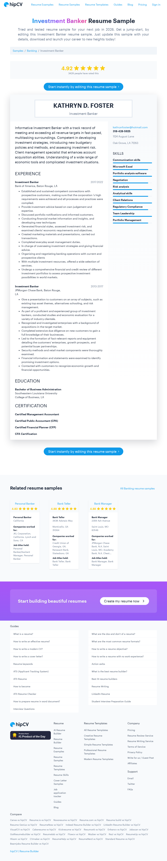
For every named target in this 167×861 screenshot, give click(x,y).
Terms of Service (136, 746)
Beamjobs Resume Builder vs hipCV (29, 843)
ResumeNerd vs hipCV (91, 839)
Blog (130, 4)
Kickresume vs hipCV (70, 829)
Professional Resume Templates (95, 752)
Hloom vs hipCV (18, 839)
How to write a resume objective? (110, 649)
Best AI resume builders (104, 678)
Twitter (131, 783)
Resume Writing (100, 686)
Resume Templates (96, 4)
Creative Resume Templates (93, 737)
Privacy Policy (135, 752)
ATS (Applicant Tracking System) (31, 671)
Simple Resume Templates (98, 744)
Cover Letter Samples (60, 782)
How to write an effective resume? (31, 641)
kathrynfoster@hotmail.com (130, 127)
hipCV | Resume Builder (24, 851)
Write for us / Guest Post (141, 757)
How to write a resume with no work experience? (118, 656)
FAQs (130, 789)
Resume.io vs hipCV (40, 820)
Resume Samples (69, 4)
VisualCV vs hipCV (20, 829)
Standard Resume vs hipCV (120, 839)
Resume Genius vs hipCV (23, 824)
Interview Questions (24, 708)
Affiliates (132, 763)
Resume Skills (61, 774)
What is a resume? (23, 634)
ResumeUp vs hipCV (137, 834)
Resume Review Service (140, 735)
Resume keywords (23, 663)
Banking (32, 50)
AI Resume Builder (59, 732)
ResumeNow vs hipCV (51, 824)
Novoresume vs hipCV (65, 820)
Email (131, 778)
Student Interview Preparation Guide (111, 701)
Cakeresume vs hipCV (44, 829)
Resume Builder (58, 741)
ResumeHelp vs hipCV (64, 839)
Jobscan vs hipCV (138, 829)
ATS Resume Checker (24, 693)
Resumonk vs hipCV (94, 829)
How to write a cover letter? (28, 656)
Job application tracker (60, 793)
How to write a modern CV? (28, 649)
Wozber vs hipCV (97, 834)
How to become (21, 686)
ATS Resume (20, 678)
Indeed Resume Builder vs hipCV (83, 824)
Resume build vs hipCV (118, 820)
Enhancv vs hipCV (117, 829)
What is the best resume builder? (109, 671)
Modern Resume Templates (98, 759)
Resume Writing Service (140, 741)
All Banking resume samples (137, 488)
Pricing (142, 4)
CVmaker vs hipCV (40, 839)
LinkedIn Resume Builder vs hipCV (122, 824)
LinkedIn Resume (101, 693)
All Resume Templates (96, 730)
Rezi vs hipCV (116, 834)
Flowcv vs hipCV (76, 834)
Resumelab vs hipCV (54, 834)
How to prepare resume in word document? (36, 701)
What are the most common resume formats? (116, 641)
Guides (118, 4)
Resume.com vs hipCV (92, 820)
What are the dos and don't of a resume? (113, 634)
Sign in (156, 4)
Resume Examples (42, 4)
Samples (18, 50)
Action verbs (98, 663)
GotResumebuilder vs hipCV (25, 834)
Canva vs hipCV (18, 820)
